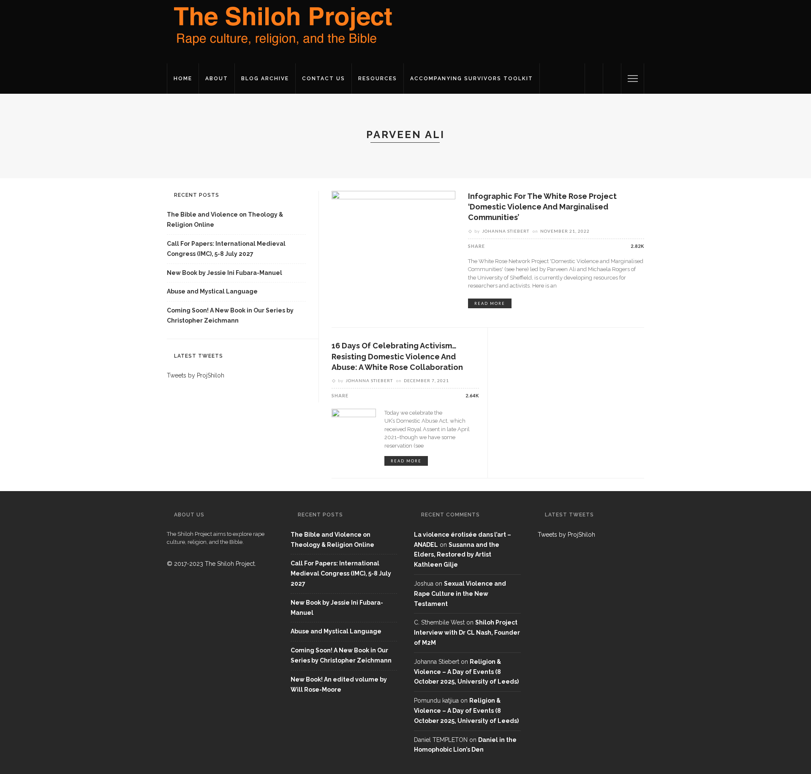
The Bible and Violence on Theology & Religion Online (225, 219)
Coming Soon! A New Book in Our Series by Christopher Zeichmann (230, 315)
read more (489, 303)
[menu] (633, 78)
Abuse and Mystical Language (212, 291)
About (216, 78)
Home (183, 78)
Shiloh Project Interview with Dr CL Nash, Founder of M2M (467, 632)
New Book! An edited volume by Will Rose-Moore (339, 684)
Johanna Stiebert (505, 231)
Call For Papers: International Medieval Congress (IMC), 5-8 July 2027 (226, 248)
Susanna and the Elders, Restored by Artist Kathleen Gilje (456, 554)
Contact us (323, 78)
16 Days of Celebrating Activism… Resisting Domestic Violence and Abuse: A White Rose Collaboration (397, 356)
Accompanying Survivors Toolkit (471, 78)
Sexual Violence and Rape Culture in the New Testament (460, 593)
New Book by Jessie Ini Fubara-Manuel (224, 272)
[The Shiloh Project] (281, 31)
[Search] (612, 78)
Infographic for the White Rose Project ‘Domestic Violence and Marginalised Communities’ (542, 207)
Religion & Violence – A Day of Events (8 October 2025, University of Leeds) (466, 671)
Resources (377, 78)
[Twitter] (593, 78)
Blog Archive (265, 78)
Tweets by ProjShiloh (195, 375)
